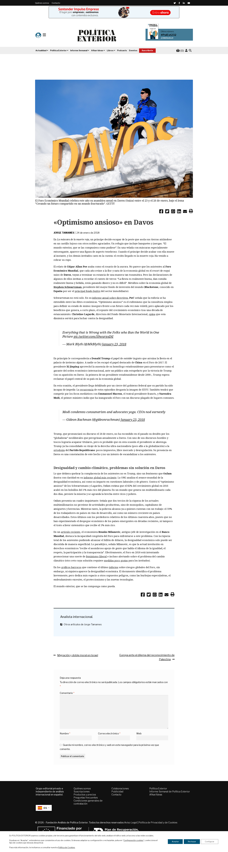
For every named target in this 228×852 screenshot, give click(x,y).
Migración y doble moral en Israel (77, 655)
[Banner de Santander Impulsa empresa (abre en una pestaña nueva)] (114, 12)
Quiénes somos (42, 3)
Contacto (56, 3)
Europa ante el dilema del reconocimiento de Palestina (146, 657)
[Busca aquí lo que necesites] (190, 50)
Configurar (209, 841)
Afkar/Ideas (155, 794)
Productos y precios (85, 794)
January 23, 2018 (114, 344)
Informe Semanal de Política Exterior (169, 791)
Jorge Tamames (64, 232)
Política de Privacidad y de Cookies (158, 822)
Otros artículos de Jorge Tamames (82, 624)
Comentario (67, 693)
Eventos (133, 50)
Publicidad (117, 791)
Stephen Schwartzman (68, 287)
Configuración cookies (133, 840)
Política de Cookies (66, 847)
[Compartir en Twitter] (167, 212)
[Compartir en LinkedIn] (179, 212)
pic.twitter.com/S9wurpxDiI (93, 336)
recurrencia (87, 389)
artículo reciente (70, 531)
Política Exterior (158, 788)
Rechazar (192, 841)
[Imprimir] (191, 211)
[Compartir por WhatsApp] (173, 212)
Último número (167, 31)
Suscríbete (147, 50)
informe (113, 567)
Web (138, 733)
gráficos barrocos (71, 567)
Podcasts (122, 50)
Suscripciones (82, 791)
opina (152, 314)
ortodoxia (59, 450)
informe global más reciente (100, 477)
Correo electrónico (109, 733)
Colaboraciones (120, 788)
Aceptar (175, 841)
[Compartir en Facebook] (161, 212)
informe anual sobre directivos (110, 297)
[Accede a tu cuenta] (186, 50)
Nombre (65, 733)
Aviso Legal (130, 822)
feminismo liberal (96, 556)
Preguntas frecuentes (86, 797)
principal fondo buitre (87, 291)
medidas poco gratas (116, 560)
